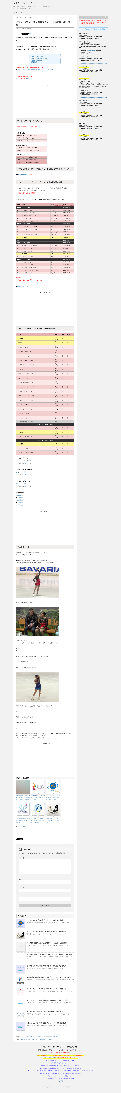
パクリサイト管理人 (49, 1058)
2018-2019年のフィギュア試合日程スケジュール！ (52, 820)
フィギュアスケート (25, 826)
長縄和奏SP (20, 497)
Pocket (31, 33)
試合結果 (34, 62)
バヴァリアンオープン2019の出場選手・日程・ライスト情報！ (36, 70)
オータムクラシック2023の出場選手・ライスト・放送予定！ (47, 989)
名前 (20, 879)
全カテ (30, 460)
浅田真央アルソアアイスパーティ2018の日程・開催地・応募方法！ (49, 954)
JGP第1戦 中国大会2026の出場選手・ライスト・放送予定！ (46, 943)
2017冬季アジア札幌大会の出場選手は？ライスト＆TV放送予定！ (48, 977)
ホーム (16, 12)
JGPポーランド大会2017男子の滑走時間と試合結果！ (44, 1011)
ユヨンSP (20, 495)
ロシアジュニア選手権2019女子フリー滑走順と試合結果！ (39, 1036)
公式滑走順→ (21, 286)
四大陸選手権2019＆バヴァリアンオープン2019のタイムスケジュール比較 (23, 797)
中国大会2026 (91, 51)
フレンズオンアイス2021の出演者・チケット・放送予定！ (46, 931)
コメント (21, 858)
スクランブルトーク (23, 3)
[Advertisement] (45, 101)
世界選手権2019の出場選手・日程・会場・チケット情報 (23, 820)
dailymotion (22, 174)
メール (21, 888)
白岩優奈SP (20, 500)
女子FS (29, 78)
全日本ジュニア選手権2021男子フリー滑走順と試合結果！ (46, 966)
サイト (21, 896)
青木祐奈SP (20, 505)
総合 (25, 460)
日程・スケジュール (37, 56)
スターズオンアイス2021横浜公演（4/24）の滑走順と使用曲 (47, 1000)
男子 (17, 78)
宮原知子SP (20, 502)
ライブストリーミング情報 (39, 58)
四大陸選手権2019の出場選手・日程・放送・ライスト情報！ (38, 797)
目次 (21, 12)
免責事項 (60, 1081)
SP (17, 460)
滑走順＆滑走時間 (36, 60)
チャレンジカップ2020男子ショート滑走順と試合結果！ (45, 920)
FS (21, 460)
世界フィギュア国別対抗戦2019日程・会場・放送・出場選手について (38, 820)
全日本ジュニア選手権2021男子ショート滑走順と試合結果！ (47, 1023)
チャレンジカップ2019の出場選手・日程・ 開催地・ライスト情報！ (53, 797)
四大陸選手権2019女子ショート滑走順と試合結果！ (37, 1039)
